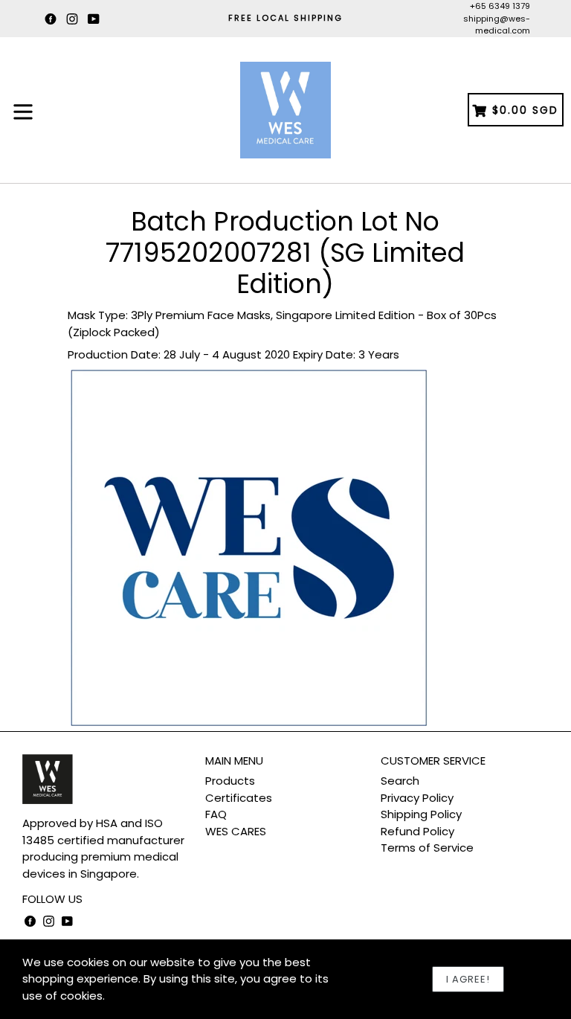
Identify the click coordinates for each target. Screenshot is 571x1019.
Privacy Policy (417, 798)
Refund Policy (417, 831)
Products (230, 780)
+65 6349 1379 (500, 6)
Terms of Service (427, 847)
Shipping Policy (421, 814)
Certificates (238, 798)
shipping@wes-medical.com (496, 25)
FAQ (216, 814)
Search (400, 780)
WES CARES (235, 831)
